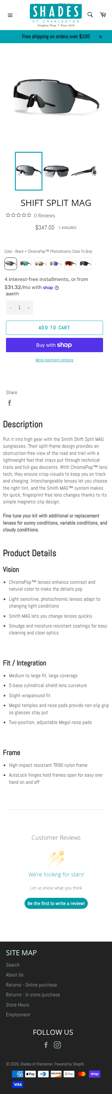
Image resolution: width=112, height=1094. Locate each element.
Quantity (12, 294)
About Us (15, 974)
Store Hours (17, 1004)
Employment (18, 1014)
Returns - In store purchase (33, 994)
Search (13, 965)
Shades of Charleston (36, 1064)
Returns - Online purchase (31, 984)
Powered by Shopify (69, 1064)
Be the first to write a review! (56, 903)
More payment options (54, 360)
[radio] (10, 263)
